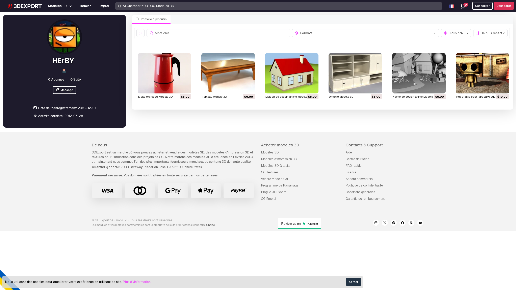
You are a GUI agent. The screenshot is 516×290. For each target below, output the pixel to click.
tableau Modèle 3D (214, 96)
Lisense (351, 172)
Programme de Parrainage (280, 185)
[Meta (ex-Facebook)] (402, 223)
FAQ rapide (354, 166)
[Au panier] (177, 87)
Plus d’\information (137, 282)
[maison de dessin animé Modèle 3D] (291, 73)
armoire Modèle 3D (341, 96)
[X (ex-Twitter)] (385, 223)
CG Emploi (268, 199)
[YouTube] (420, 223)
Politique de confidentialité (364, 185)
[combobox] (368, 33)
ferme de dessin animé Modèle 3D (415, 96)
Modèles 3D (270, 152)
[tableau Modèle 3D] (228, 73)
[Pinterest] (394, 223)
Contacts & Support (364, 145)
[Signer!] (185, 87)
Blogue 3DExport (273, 192)
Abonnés (56, 79)
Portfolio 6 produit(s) (153, 19)
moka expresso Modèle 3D (155, 96)
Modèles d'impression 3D (279, 159)
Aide (349, 152)
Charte (210, 225)
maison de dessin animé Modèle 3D (288, 96)
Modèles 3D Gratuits (275, 166)
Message (66, 90)
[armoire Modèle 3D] (355, 73)
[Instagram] (376, 223)
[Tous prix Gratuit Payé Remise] (456, 33)
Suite (75, 79)
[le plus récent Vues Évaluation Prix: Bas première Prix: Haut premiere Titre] (490, 33)
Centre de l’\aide (357, 159)
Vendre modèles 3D (275, 179)
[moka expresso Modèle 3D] (164, 73)
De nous (99, 145)
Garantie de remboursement (365, 199)
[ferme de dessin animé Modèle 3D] (419, 73)
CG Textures (270, 172)
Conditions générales (360, 192)
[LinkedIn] (411, 223)
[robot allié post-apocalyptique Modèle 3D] (482, 73)
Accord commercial (359, 179)
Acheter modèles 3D (280, 145)
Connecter (503, 6)
